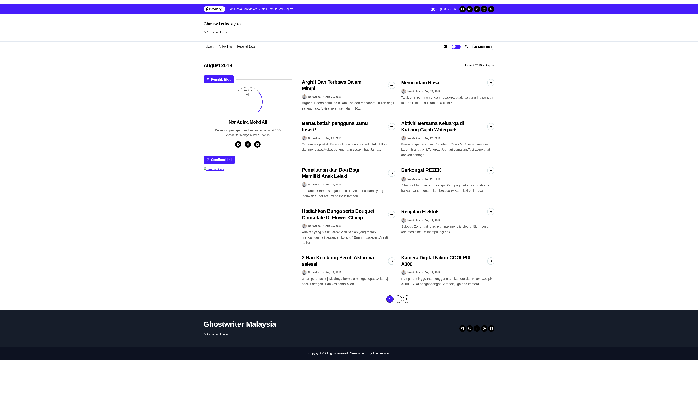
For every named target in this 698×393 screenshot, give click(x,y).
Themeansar (381, 353)
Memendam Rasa (420, 82)
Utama (210, 46)
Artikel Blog (225, 46)
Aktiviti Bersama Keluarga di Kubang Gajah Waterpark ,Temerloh (432, 130)
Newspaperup (359, 353)
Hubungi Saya (246, 46)
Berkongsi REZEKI (422, 170)
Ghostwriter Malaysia (222, 23)
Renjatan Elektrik (420, 211)
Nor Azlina (314, 96)
